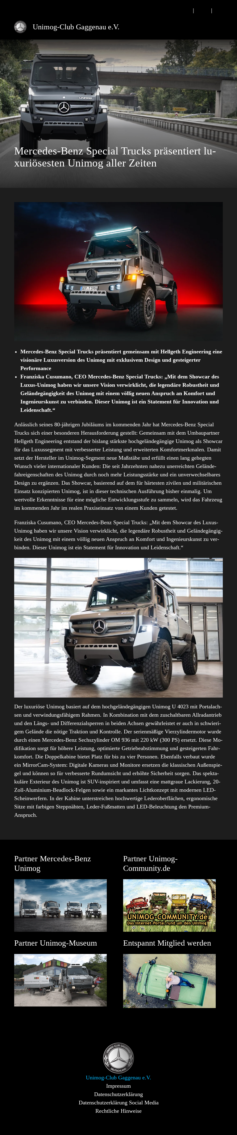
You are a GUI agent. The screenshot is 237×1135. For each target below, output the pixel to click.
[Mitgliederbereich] (220, 10)
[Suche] (184, 10)
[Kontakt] (203, 10)
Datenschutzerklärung (118, 1094)
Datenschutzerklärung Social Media (119, 1102)
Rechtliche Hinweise (118, 1111)
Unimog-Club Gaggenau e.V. (76, 27)
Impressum (118, 1086)
